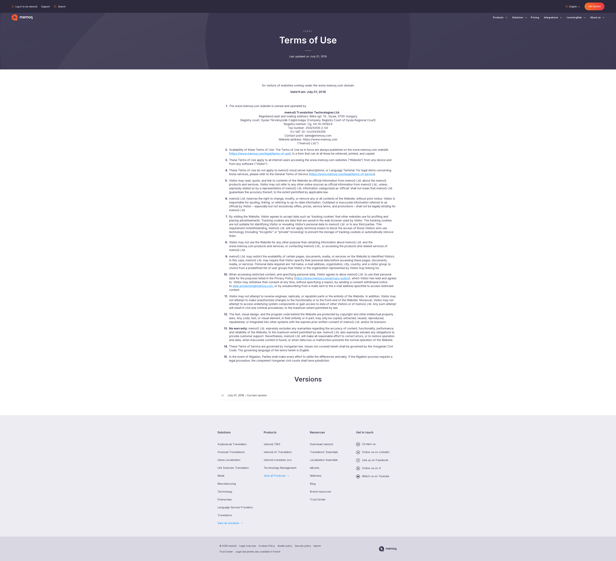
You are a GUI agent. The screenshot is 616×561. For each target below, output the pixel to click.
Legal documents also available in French (257, 551)
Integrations (551, 17)
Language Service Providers (235, 507)
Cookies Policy (267, 545)
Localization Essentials (324, 460)
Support (45, 6)
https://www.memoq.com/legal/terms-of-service (342, 174)
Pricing (535, 17)
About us (595, 17)
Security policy (303, 545)
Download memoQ (321, 444)
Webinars (316, 475)
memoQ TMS (272, 444)
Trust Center (226, 551)
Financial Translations (231, 452)
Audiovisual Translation (232, 444)
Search (62, 6)
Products (498, 17)
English (573, 6)
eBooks (314, 467)
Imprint (317, 545)
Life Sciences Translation (233, 467)
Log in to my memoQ (26, 6)
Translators (225, 515)
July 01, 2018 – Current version (247, 395)
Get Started (594, 6)
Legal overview (247, 545)
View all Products (274, 475)
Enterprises (225, 499)
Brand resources (320, 491)
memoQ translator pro (278, 460)
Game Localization (229, 460)
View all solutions (228, 523)
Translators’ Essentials (324, 452)
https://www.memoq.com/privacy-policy (322, 278)
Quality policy (285, 545)
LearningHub (574, 17)
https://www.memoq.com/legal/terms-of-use (260, 153)
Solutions (517, 17)
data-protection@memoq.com (253, 286)
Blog (313, 483)
